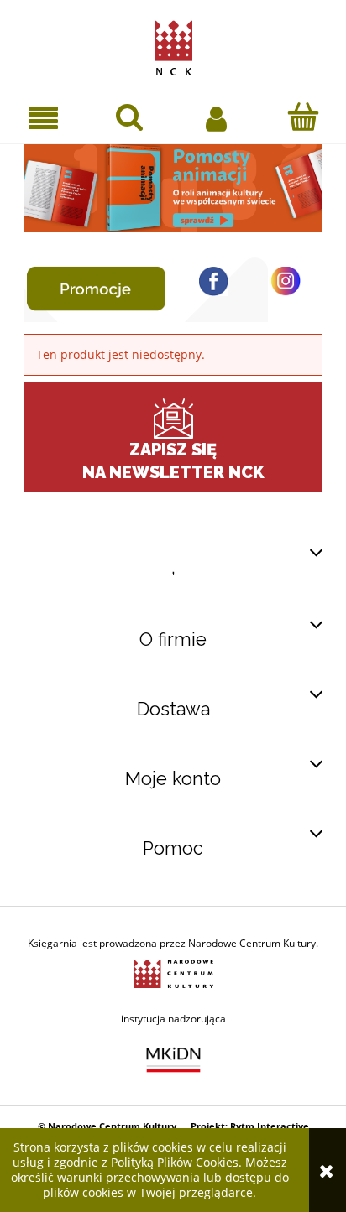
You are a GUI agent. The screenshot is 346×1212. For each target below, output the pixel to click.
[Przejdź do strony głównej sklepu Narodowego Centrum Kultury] (173, 44)
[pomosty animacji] (173, 186)
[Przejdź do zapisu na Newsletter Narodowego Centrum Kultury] (173, 418)
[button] (43, 117)
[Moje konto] (216, 117)
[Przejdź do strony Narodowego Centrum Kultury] (173, 972)
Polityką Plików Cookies (175, 1162)
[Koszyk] (303, 116)
